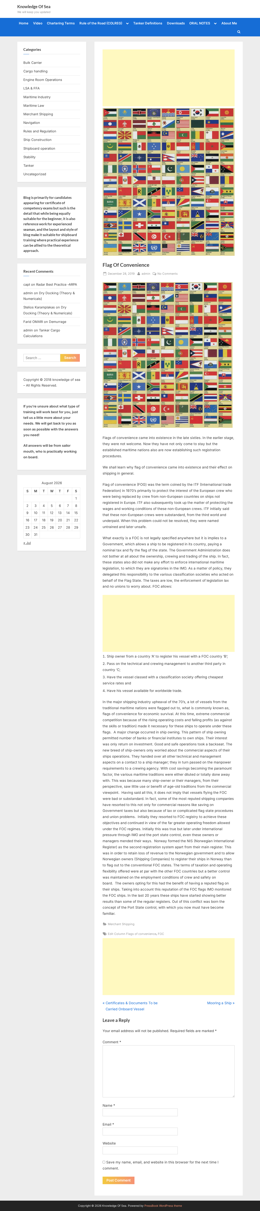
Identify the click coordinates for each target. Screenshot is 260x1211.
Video (37, 23)
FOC (161, 933)
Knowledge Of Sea (33, 6)
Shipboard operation (39, 148)
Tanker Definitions (147, 23)
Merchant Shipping (121, 924)
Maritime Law (33, 105)
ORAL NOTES (199, 23)
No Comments (167, 274)
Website (109, 1143)
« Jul (27, 543)
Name (109, 1105)
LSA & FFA (31, 88)
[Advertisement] (169, 77)
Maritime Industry (37, 97)
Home (23, 23)
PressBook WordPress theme (163, 1205)
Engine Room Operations (42, 80)
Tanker (28, 165)
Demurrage (57, 322)
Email (108, 1124)
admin (146, 273)
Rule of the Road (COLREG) (100, 23)
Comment (112, 1042)
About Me (229, 23)
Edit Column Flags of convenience (132, 933)
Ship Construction (37, 140)
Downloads (176, 23)
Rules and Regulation (39, 131)
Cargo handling (35, 71)
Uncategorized (34, 174)
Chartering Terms (61, 23)
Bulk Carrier (32, 63)
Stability (29, 157)
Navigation (31, 123)
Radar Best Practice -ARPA (56, 284)
